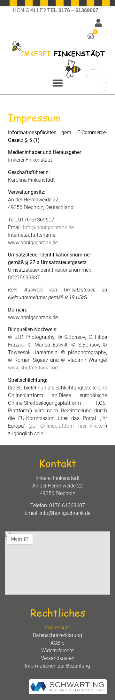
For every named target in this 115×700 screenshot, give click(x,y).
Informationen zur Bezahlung (57, 666)
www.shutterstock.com (33, 368)
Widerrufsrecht (57, 651)
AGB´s (57, 643)
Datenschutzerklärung (57, 635)
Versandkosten (57, 658)
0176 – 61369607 (78, 10)
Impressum (57, 628)
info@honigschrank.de (48, 227)
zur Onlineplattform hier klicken (67, 426)
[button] (57, 83)
